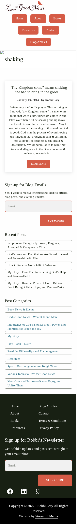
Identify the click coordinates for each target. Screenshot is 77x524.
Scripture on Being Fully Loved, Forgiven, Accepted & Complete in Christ (34, 245)
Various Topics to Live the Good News (31, 373)
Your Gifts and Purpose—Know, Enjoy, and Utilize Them (34, 383)
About (14, 413)
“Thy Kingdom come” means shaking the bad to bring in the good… (38, 89)
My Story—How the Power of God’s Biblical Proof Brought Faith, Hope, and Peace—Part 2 (36, 285)
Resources (14, 358)
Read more (40, 164)
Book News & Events (21, 309)
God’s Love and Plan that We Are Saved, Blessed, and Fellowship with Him (38, 256)
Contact (43, 413)
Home (14, 406)
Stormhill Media (46, 516)
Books (14, 421)
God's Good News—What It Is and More (33, 317)
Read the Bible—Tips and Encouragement (33, 351)
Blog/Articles (47, 406)
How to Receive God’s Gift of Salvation (32, 265)
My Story (13, 336)
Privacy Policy (48, 428)
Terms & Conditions (52, 421)
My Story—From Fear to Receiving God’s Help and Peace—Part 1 (37, 274)
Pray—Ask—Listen (19, 343)
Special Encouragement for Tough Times (33, 366)
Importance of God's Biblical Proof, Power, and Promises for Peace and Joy (37, 326)
